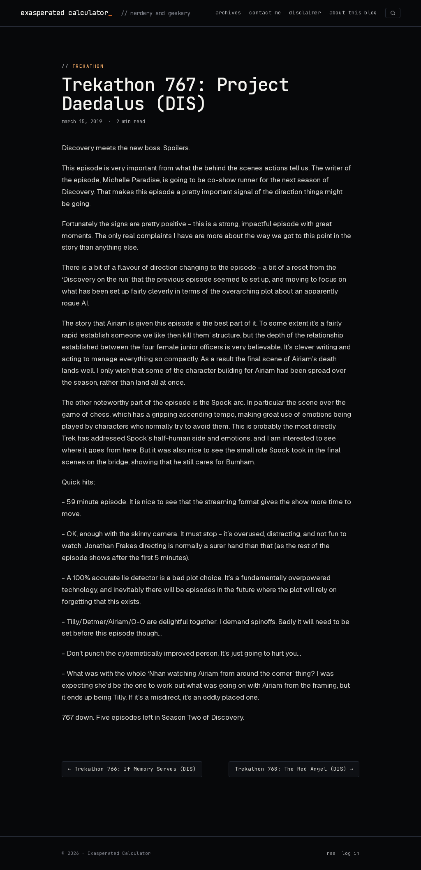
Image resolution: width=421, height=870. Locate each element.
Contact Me (265, 12)
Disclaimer (305, 12)
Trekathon (88, 66)
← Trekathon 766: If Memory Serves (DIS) (132, 768)
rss (331, 853)
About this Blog (353, 12)
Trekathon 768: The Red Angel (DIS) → (294, 768)
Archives (228, 12)
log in (350, 853)
